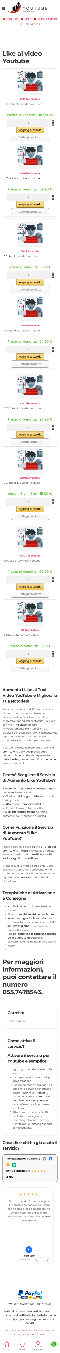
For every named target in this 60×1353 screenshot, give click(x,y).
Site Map (41, 1334)
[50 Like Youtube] (30, 234)
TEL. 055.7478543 (30, 24)
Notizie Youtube (16, 1330)
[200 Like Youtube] (30, 461)
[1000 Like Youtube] (30, 538)
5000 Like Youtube (30, 99)
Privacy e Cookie (24, 1334)
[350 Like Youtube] (30, 308)
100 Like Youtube (30, 630)
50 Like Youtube (30, 251)
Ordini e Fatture (48, 18)
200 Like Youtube (30, 477)
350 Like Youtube (30, 325)
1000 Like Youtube (30, 555)
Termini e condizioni (40, 1330)
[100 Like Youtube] (30, 613)
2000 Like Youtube (30, 403)
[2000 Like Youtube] (30, 386)
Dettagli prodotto (30, 137)
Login (27, 18)
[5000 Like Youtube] (30, 82)
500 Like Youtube (30, 173)
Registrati (12, 18)
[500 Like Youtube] (30, 156)
